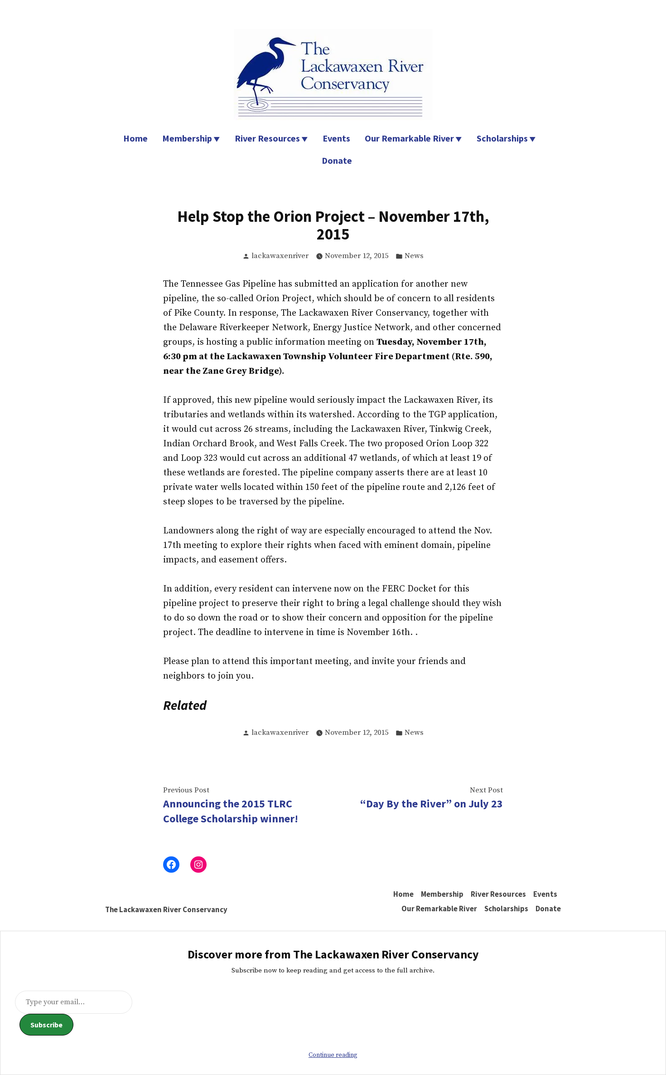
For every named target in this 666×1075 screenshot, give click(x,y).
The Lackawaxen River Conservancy (166, 909)
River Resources (267, 138)
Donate (337, 160)
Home (135, 138)
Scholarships (502, 138)
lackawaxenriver (280, 256)
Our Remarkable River (409, 138)
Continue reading (333, 1055)
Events (336, 138)
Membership (187, 138)
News (414, 256)
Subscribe (46, 1024)
